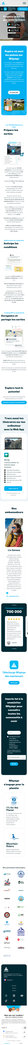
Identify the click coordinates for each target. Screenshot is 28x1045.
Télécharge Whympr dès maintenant (14, 674)
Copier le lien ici (13, 488)
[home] (3, 3)
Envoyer (14, 764)
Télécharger (14, 683)
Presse (14, 988)
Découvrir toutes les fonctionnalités (14, 402)
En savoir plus (14, 92)
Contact (14, 990)
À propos (14, 985)
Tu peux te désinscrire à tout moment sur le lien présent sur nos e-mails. (14, 752)
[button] (24, 3)
